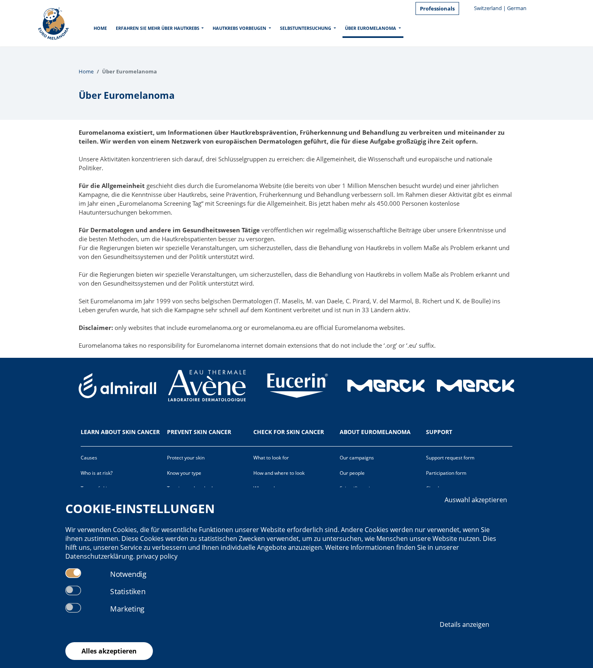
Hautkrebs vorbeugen (239, 28)
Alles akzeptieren (109, 651)
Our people (352, 473)
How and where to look (279, 473)
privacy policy (156, 556)
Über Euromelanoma (370, 28)
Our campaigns (357, 457)
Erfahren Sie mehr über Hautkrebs (157, 28)
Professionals (437, 8)
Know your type (184, 473)
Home (100, 28)
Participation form (446, 473)
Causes (89, 457)
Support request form (450, 457)
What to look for (271, 457)
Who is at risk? (97, 473)
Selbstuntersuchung (305, 28)
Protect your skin (186, 457)
